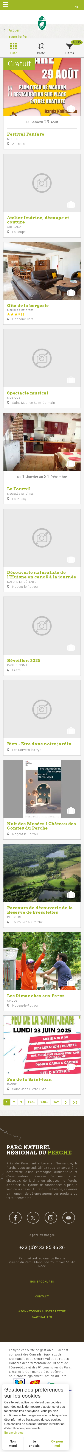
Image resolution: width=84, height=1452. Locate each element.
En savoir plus (13, 1432)
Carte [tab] (41, 53)
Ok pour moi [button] (57, 1443)
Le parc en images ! (42, 1235)
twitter (33, 1217)
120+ (31, 1102)
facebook (15, 1217)
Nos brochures (42, 1281)
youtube (68, 1217)
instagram (51, 1217)
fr (76, 7)
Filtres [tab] (69, 53)
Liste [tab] (13, 53)
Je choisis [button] (34, 1443)
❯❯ (75, 1102)
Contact (42, 1296)
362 (56, 1102)
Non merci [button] (13, 1443)
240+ (44, 1102)
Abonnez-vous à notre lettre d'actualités (42, 1314)
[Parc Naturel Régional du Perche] (42, 23)
